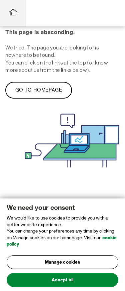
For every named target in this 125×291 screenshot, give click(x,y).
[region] (62, 244)
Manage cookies (62, 262)
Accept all (62, 280)
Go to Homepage (38, 90)
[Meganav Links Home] (13, 13)
